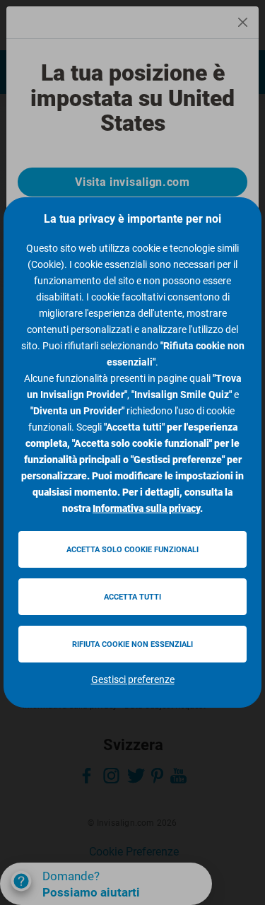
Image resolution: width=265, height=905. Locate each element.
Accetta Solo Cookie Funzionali (132, 549)
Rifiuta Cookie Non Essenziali (132, 644)
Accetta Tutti (132, 597)
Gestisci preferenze (133, 679)
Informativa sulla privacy (146, 508)
